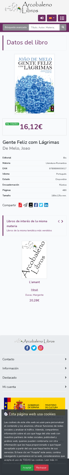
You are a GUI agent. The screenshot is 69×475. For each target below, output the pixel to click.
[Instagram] (40, 348)
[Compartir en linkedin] (46, 205)
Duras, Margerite (34, 295)
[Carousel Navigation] (61, 221)
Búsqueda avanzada (16, 27)
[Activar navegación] (62, 18)
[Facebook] (27, 348)
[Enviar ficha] (25, 205)
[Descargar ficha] (20, 205)
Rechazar (41, 467)
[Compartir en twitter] (41, 205)
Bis (64, 157)
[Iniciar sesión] (42, 18)
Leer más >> (51, 460)
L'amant (34, 282)
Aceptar (27, 467)
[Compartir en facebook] (36, 205)
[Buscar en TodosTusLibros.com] (31, 205)
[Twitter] (34, 348)
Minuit (34, 290)
